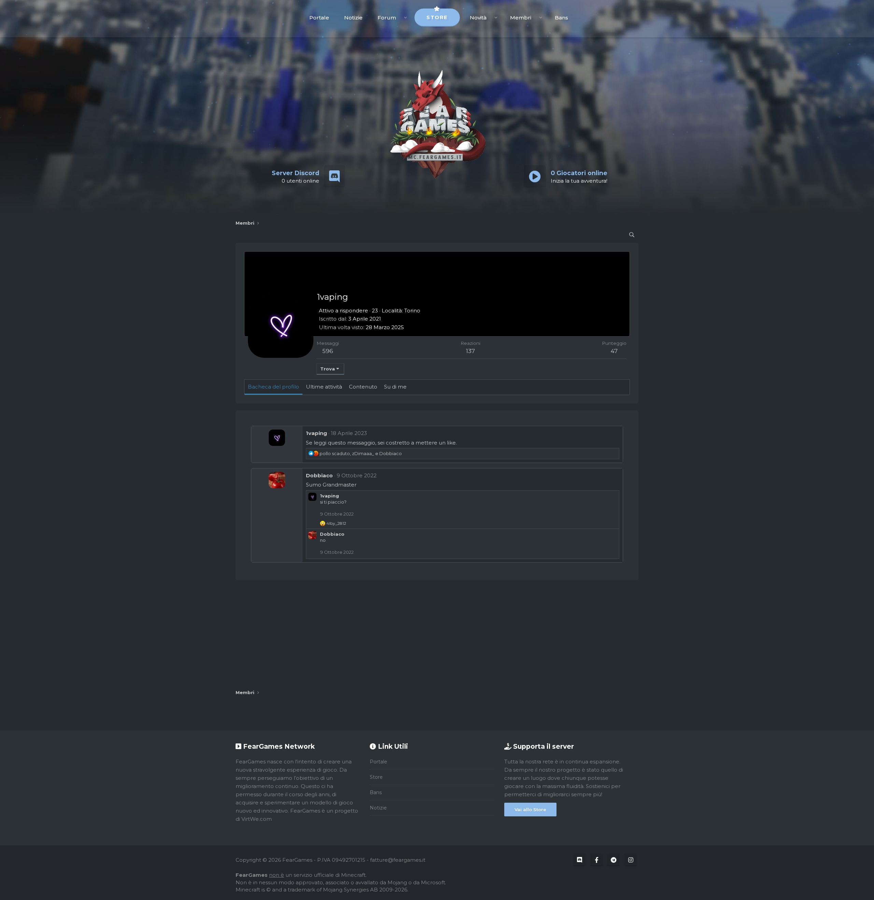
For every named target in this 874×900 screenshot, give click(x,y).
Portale (319, 17)
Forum (387, 17)
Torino (412, 310)
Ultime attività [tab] (324, 386)
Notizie (353, 17)
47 (614, 351)
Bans (561, 17)
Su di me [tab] (395, 386)
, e (361, 453)
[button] (405, 17)
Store (437, 17)
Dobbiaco (319, 475)
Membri (520, 17)
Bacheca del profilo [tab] (273, 386)
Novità (478, 17)
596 (327, 351)
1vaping (316, 433)
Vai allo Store (530, 809)
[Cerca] (631, 234)
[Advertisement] (437, 635)
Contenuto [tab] (363, 386)
